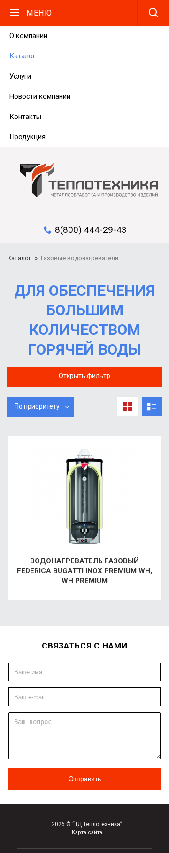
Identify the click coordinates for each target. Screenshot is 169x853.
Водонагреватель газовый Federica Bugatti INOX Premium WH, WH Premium (84, 571)
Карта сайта (87, 832)
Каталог (19, 257)
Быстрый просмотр (24, 455)
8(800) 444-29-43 (91, 229)
